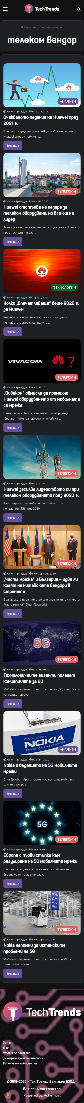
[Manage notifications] (7, 1095)
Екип (6, 1047)
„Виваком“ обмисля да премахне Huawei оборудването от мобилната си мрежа (41, 399)
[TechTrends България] (42, 8)
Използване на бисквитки (20, 1063)
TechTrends (31, 27)
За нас (7, 1042)
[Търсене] (78, 10)
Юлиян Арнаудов (17, 111)
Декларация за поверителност (23, 1058)
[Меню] (5, 10)
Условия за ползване (16, 1053)
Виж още (13, 145)
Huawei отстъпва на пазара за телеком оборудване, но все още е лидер (38, 213)
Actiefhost (52, 1095)
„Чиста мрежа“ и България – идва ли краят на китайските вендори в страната (40, 585)
